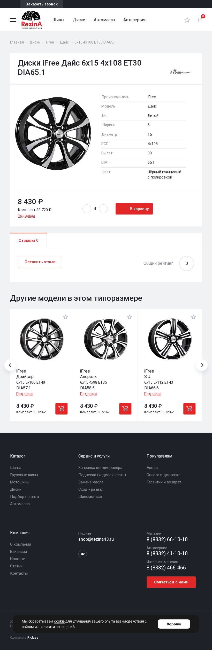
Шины (58, 19)
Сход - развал (90, 489)
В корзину (139, 208)
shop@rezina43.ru (96, 539)
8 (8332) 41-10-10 (167, 553)
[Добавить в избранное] (66, 316)
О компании (20, 544)
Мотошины (19, 482)
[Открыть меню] (13, 20)
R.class (32, 637)
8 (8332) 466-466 (166, 568)
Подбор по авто (24, 496)
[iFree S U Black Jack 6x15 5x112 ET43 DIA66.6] (169, 339)
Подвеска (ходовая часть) (102, 475)
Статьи (16, 566)
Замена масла (90, 482)
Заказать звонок (42, 4)
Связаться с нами (171, 582)
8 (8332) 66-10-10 (167, 539)
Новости (17, 558)
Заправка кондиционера (100, 467)
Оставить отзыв (40, 262)
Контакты (19, 573)
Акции (152, 467)
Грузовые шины (24, 475)
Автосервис (134, 19)
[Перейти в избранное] (187, 19)
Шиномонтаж (90, 496)
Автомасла (104, 19)
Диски (79, 19)
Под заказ (26, 215)
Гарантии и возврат (164, 482)
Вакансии (18, 551)
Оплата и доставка (163, 475)
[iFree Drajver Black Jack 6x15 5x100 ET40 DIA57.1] (41, 339)
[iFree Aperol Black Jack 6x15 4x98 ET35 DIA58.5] (105, 339)
